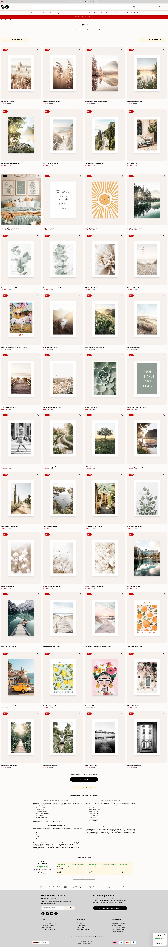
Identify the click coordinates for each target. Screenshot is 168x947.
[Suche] (134, 7)
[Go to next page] (94, 787)
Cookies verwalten (117, 931)
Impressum (84, 936)
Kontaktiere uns (116, 925)
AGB (67, 936)
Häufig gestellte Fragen (118, 927)
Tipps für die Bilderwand (49, 923)
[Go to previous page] (74, 787)
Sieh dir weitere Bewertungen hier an (84, 879)
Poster (12, 20)
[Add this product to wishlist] (38, 49)
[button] (160, 939)
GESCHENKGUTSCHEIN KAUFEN (111, 908)
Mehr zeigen (84, 779)
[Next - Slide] (134, 868)
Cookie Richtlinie (75, 936)
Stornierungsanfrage (118, 929)
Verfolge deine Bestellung (119, 923)
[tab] (160, 7)
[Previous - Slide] (53, 868)
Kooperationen (81, 927)
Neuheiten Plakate (47, 927)
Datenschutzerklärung (95, 936)
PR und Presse (81, 925)
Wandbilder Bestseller (48, 925)
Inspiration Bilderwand (48, 929)
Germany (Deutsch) (40, 942)
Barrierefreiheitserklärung (84, 929)
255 (91, 787)
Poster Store (4, 20)
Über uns (79, 923)
